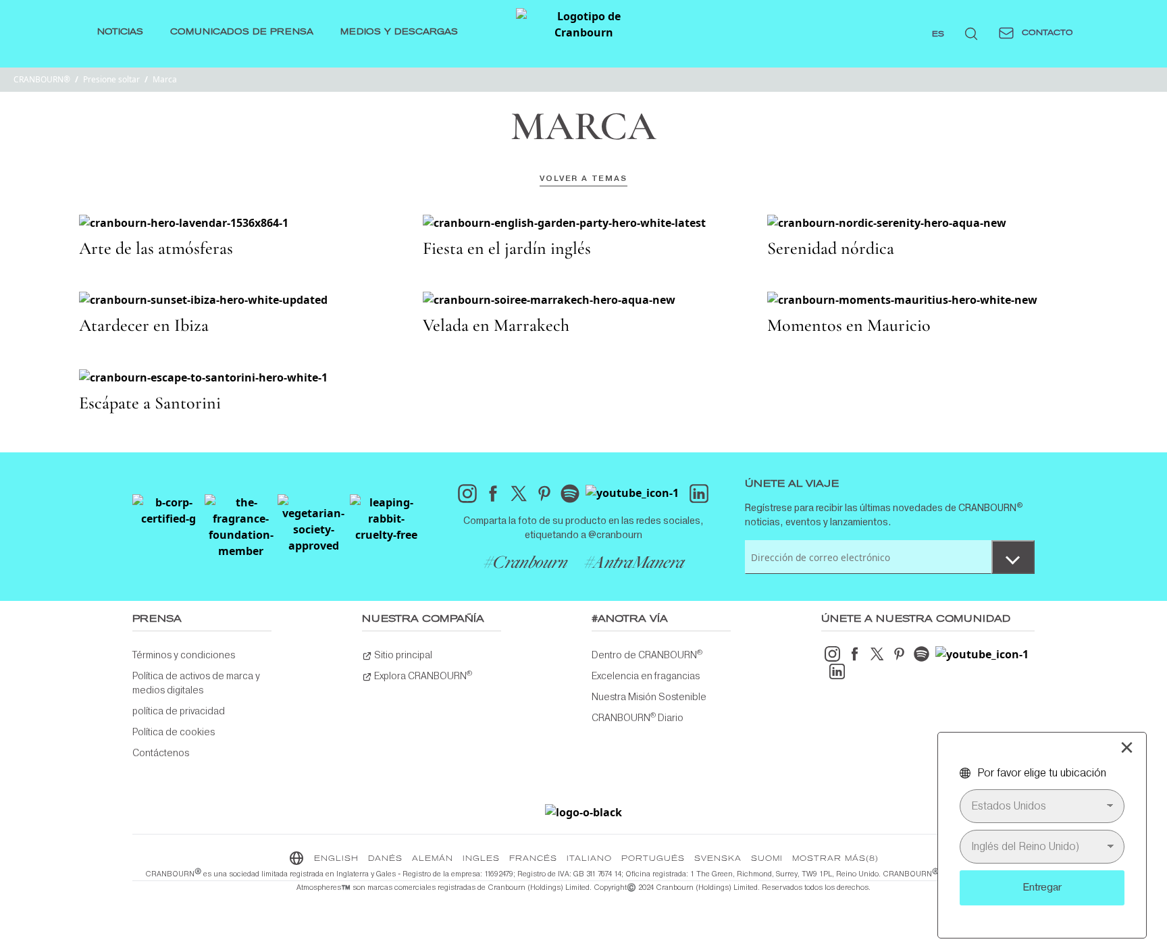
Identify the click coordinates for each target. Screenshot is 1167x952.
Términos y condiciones (183, 655)
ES (938, 34)
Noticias (120, 32)
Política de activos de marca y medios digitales (196, 682)
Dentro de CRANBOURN (647, 654)
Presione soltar (111, 79)
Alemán (432, 858)
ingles (481, 858)
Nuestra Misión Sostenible (649, 696)
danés (385, 858)
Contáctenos (160, 752)
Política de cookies (173, 731)
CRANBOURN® (42, 79)
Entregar (1042, 887)
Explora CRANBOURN (422, 675)
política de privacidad (178, 711)
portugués (653, 858)
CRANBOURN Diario (637, 717)
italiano (589, 858)
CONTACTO (1046, 33)
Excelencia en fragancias (646, 675)
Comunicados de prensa (241, 32)
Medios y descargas (399, 32)
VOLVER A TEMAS (583, 178)
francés (533, 858)
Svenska (718, 858)
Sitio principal (402, 655)
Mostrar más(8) (835, 858)
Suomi (767, 858)
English (336, 858)
